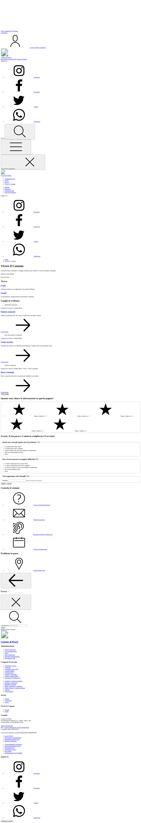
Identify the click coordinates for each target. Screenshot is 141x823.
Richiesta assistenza (10, 741)
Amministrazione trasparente (13, 744)
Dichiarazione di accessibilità (13, 753)
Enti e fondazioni (10, 655)
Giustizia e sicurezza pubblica (14, 681)
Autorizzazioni (9, 673)
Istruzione (8, 189)
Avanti (9, 483)
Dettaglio (5, 480)
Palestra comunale (8, 312)
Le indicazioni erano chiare (13, 446)
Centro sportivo (7, 342)
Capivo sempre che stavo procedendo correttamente (20, 450)
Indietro (4, 483)
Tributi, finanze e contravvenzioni (15, 688)
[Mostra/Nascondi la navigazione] (16, 147)
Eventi (7, 711)
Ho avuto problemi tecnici (12, 469)
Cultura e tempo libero (11, 676)
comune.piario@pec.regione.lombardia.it (16, 727)
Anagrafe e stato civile (11, 669)
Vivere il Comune (10, 184)
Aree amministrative (11, 651)
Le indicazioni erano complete (14, 448)
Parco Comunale (7, 372)
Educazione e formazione (12, 678)
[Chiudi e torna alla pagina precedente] (16, 602)
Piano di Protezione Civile (12, 746)
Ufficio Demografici (7, 726)
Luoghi (7, 710)
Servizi (7, 182)
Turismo (7, 690)
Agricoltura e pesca (10, 666)
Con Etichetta (5, 625)
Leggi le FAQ (9, 736)
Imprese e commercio (11, 683)
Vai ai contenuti (5, 31)
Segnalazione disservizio (12, 739)
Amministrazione (10, 179)
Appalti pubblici (9, 671)
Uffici (6, 653)
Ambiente (8, 667)
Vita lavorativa (9, 691)
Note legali (8, 751)
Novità (7, 180)
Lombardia (4, 33)
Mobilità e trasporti (10, 684)
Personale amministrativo (12, 656)
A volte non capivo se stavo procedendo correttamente (21, 467)
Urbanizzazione (9, 191)
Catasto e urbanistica (11, 674)
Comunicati (8, 700)
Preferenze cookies (7, 821)
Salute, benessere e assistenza (13, 686)
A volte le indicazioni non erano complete (17, 465)
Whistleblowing (9, 748)
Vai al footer (14, 31)
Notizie (7, 699)
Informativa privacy (10, 749)
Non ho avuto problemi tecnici (14, 452)
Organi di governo (10, 650)
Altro (6, 454)
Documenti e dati (10, 658)
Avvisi (7, 702)
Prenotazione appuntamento (13, 738)
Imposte (7, 187)
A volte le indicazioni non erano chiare (16, 463)
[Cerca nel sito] (20, 131)
